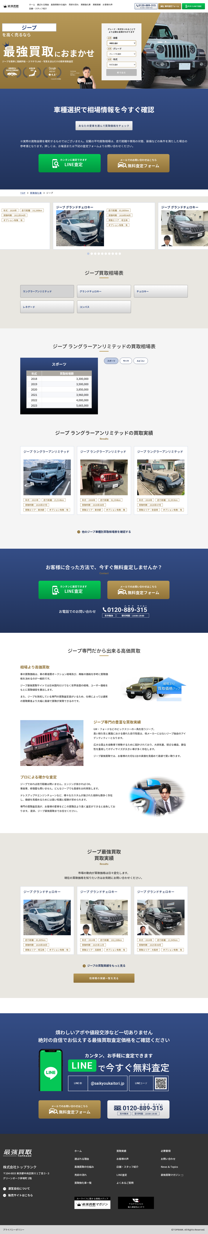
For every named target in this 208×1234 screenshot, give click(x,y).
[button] (88, 254)
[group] (104, 225)
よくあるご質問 (125, 1182)
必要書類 (166, 1150)
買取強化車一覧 (83, 1182)
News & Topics (169, 1166)
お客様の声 (122, 1158)
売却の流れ (80, 1174)
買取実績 (121, 1150)
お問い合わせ (168, 1158)
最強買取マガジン (170, 1174)
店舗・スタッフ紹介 (127, 1166)
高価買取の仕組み (84, 1166)
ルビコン (141, 360)
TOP (22, 192)
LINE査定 (121, 1174)
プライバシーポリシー (13, 1229)
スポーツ (111, 360)
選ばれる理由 (81, 1158)
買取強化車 (36, 192)
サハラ (126, 360)
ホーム (78, 1150)
